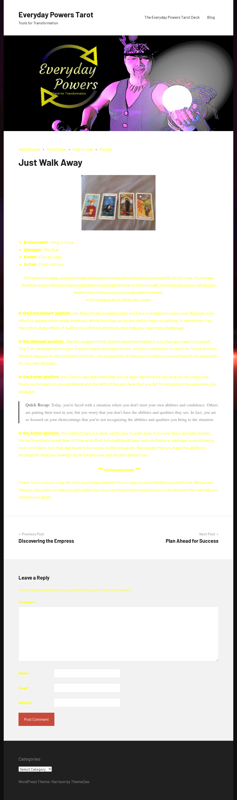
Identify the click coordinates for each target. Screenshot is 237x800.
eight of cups (29, 149)
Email (24, 688)
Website (25, 702)
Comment (28, 602)
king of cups (83, 149)
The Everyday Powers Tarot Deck (172, 17)
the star (106, 149)
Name (24, 673)
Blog (211, 17)
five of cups (56, 149)
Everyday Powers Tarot (56, 14)
